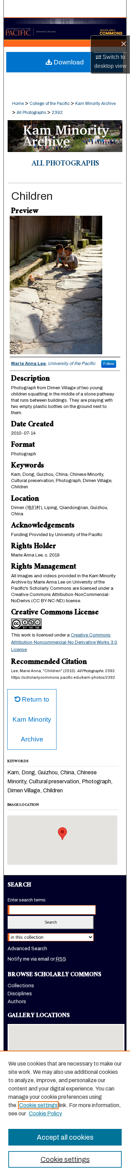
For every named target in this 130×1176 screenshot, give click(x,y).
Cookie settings (38, 1105)
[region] (65, 1113)
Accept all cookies (65, 1137)
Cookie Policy (45, 1113)
